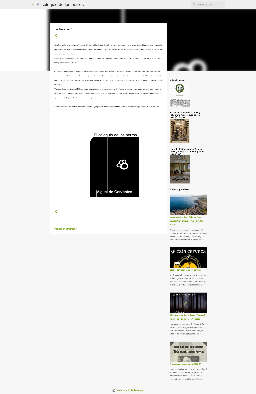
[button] (56, 35)
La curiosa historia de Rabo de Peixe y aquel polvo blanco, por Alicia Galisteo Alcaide (186, 221)
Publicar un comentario (65, 229)
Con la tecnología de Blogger (129, 390)
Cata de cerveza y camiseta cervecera (186, 270)
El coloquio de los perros (60, 4)
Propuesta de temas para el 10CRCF (185, 364)
